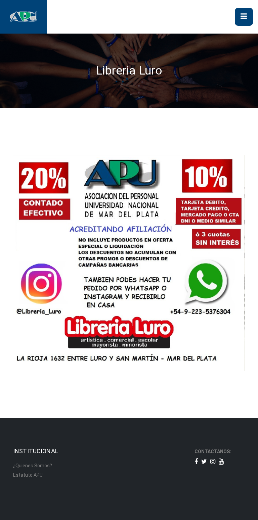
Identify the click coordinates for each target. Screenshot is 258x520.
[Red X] (204, 461)
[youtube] (221, 461)
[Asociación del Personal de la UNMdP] (23, 16)
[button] (244, 17)
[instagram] (212, 461)
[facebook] (196, 461)
